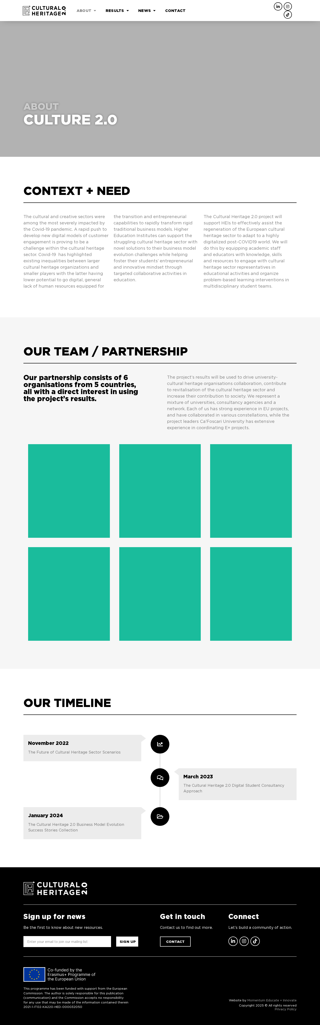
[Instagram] (288, 6)
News (144, 10)
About (84, 10)
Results (115, 10)
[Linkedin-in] (278, 6)
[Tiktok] (288, 15)
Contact (175, 10)
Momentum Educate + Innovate (272, 1000)
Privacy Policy (286, 1009)
